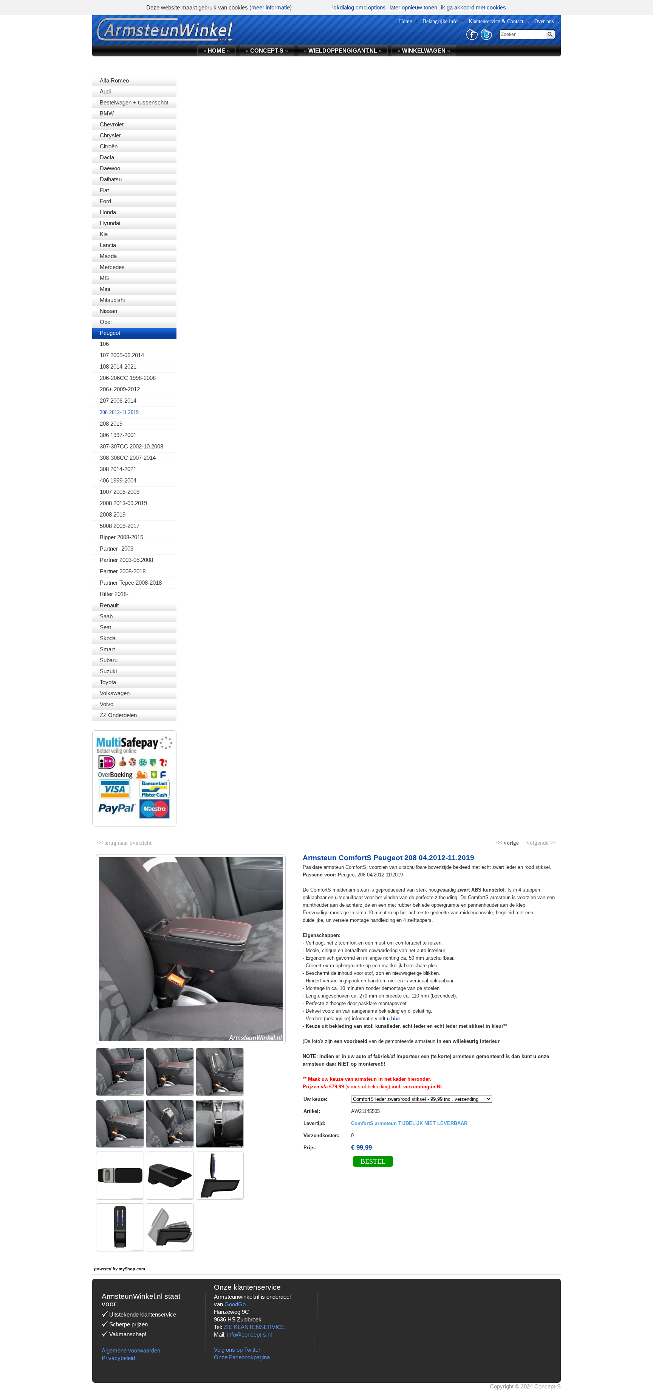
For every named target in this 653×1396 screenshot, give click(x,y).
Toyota (108, 682)
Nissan (108, 311)
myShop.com (132, 1269)
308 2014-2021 (118, 469)
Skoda (108, 638)
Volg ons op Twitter (237, 1349)
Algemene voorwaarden (131, 1350)
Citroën (109, 146)
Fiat (104, 190)
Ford (105, 201)
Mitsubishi (112, 300)
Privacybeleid (118, 1358)
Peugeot (110, 333)
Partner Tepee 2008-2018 (131, 582)
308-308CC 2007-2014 (128, 457)
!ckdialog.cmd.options (359, 7)
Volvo (106, 704)
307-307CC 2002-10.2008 (131, 446)
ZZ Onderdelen (118, 715)
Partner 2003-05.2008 (126, 560)
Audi (105, 91)
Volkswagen (115, 693)
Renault (109, 605)
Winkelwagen (424, 50)
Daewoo (110, 168)
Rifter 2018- (114, 594)
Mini (105, 289)
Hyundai (110, 223)
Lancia (108, 245)
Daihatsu (111, 179)
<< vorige (508, 841)
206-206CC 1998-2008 (128, 378)
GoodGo (235, 1304)
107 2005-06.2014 (122, 355)
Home (216, 50)
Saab (106, 616)
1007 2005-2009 (119, 492)
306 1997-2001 (118, 435)
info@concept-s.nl (249, 1334)
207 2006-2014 (118, 400)
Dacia (107, 157)
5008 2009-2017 (119, 526)
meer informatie (270, 7)
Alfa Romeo (114, 80)
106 (104, 344)
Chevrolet (112, 124)
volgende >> (540, 841)
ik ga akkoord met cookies (473, 7)
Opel (105, 322)
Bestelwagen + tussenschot (134, 102)
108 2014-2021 (118, 366)
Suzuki (108, 671)
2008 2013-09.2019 (123, 503)
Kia (104, 234)
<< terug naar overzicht (124, 841)
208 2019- (112, 423)
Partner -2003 (116, 548)
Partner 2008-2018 (122, 571)
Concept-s (267, 50)
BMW (107, 113)
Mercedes (112, 267)
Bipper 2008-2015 (121, 537)
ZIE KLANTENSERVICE (254, 1327)
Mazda (108, 256)
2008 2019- (113, 514)
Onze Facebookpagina (242, 1357)
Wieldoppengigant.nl (343, 50)
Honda (108, 212)
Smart (107, 649)
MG (104, 278)
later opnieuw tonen (413, 7)
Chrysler (110, 135)
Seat (105, 627)
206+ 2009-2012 (120, 389)
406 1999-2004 (118, 480)
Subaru (109, 660)
